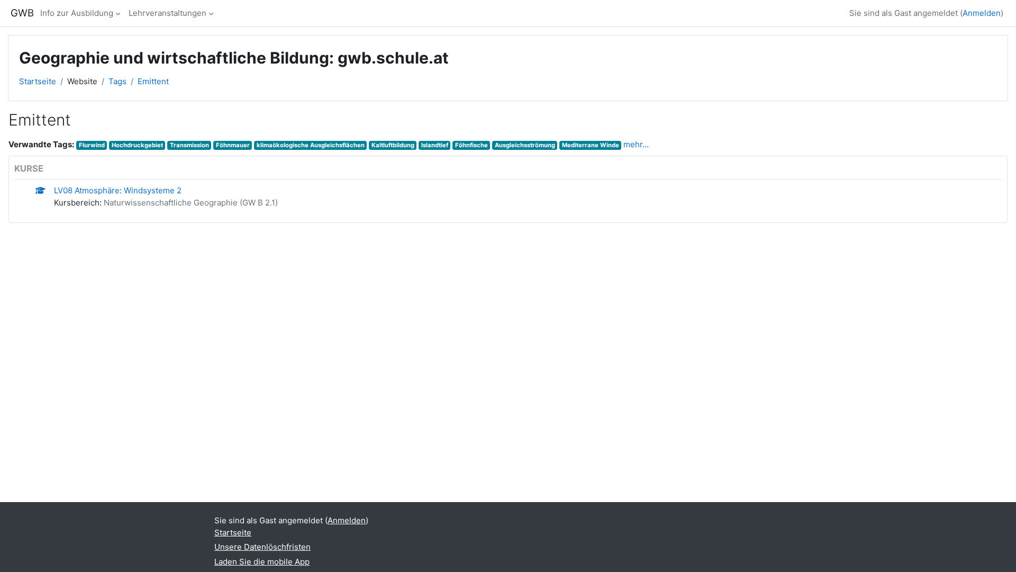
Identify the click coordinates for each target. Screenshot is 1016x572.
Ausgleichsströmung (525, 145)
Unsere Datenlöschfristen (262, 547)
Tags (117, 81)
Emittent (153, 81)
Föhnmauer (233, 145)
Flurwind (92, 145)
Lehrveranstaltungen (167, 13)
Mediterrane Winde (590, 145)
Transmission (189, 145)
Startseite (37, 81)
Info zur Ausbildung (76, 13)
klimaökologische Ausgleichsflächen (311, 145)
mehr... (636, 144)
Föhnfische (471, 145)
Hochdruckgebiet (137, 145)
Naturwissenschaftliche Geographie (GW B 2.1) (191, 203)
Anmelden (982, 13)
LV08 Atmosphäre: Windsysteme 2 (118, 190)
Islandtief (434, 145)
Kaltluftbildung (392, 145)
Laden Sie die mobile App (262, 562)
